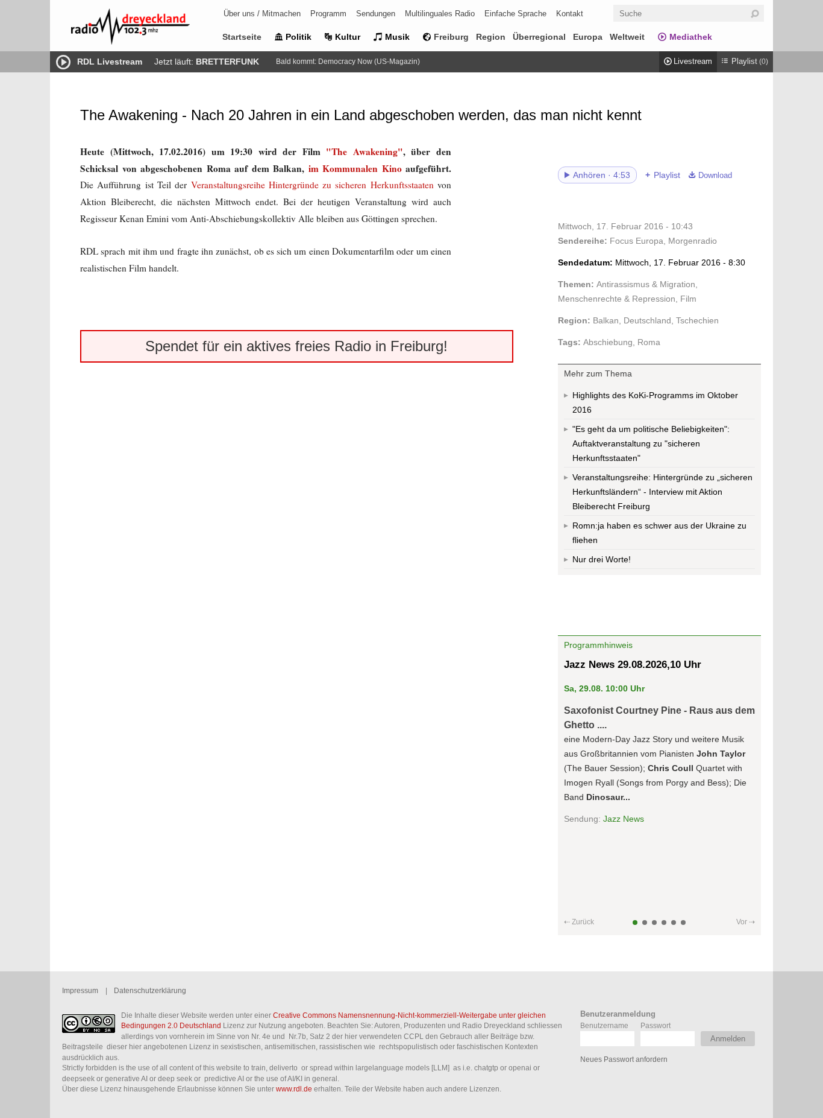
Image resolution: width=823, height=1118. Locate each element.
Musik (397, 37)
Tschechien (697, 320)
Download (715, 175)
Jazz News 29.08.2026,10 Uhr (632, 664)
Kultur (347, 37)
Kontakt (569, 13)
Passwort (655, 1025)
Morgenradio (692, 241)
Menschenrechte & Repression (616, 298)
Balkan (606, 320)
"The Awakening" (364, 151)
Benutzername (604, 1025)
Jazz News (623, 819)
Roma (648, 342)
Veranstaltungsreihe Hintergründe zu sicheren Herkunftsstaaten (314, 185)
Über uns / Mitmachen (262, 13)
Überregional (539, 37)
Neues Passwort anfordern (624, 1059)
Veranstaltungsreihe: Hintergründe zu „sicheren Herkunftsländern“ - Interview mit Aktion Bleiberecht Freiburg (662, 491)
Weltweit (627, 37)
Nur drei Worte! (601, 559)
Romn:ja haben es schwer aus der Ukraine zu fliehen (659, 533)
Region (490, 37)
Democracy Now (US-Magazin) (369, 61)
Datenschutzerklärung (150, 990)
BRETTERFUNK (227, 61)
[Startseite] (146, 28)
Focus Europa (636, 241)
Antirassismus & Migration (645, 284)
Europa (587, 37)
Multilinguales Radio (440, 13)
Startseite (241, 37)
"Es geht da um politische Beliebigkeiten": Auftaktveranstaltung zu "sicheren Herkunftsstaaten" (651, 443)
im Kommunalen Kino (355, 168)
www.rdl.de (294, 1089)
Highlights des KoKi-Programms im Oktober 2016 (655, 402)
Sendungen (375, 13)
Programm (328, 13)
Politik (298, 37)
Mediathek (690, 37)
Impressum (80, 990)
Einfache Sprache (515, 13)
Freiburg (451, 37)
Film (688, 298)
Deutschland (647, 320)
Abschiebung (608, 342)
